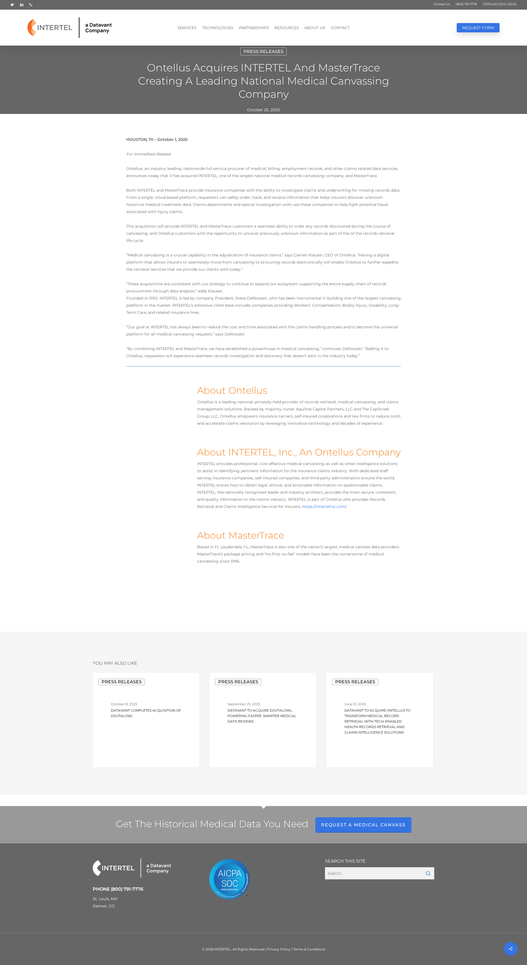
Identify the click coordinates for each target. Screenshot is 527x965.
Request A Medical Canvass (363, 824)
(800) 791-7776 (127, 889)
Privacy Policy (278, 949)
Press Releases (263, 51)
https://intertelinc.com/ (324, 506)
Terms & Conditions (309, 949)
